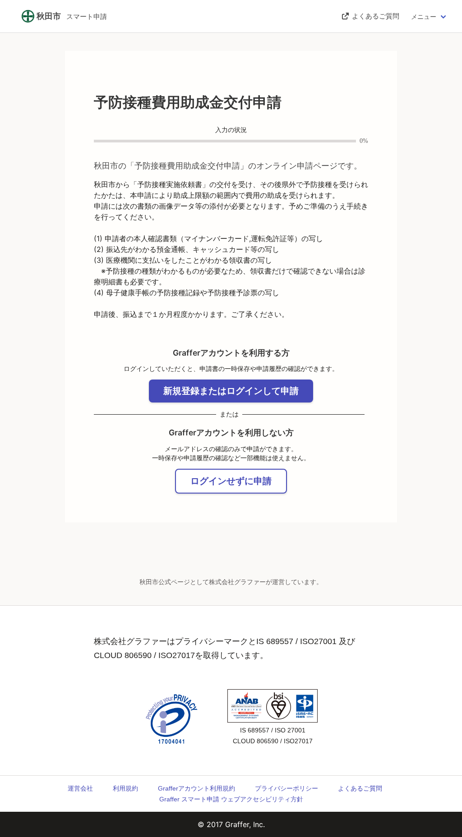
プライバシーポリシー (286, 788)
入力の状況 (231, 130)
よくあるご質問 (360, 788)
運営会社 (80, 788)
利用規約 (125, 788)
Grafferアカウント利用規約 (196, 788)
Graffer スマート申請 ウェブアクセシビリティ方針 (231, 799)
